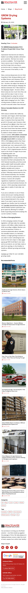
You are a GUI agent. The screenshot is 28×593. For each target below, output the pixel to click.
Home (3, 9)
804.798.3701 (9, 568)
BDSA (13, 124)
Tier (18, 514)
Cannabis (4, 512)
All (2, 502)
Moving (13, 514)
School (3, 505)
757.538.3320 (9, 578)
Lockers (16, 502)
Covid (10, 502)
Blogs (10, 9)
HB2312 (9, 156)
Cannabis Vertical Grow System (13, 205)
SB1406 (6, 158)
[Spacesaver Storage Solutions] (9, 2)
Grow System (17, 512)
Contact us (4, 254)
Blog (6, 502)
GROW (10, 512)
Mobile (21, 502)
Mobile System (5, 514)
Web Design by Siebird (6, 587)
